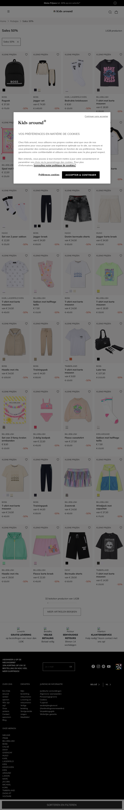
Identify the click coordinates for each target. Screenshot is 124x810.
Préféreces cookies (49, 174)
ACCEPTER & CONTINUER (80, 175)
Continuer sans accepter (96, 116)
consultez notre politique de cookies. (54, 165)
